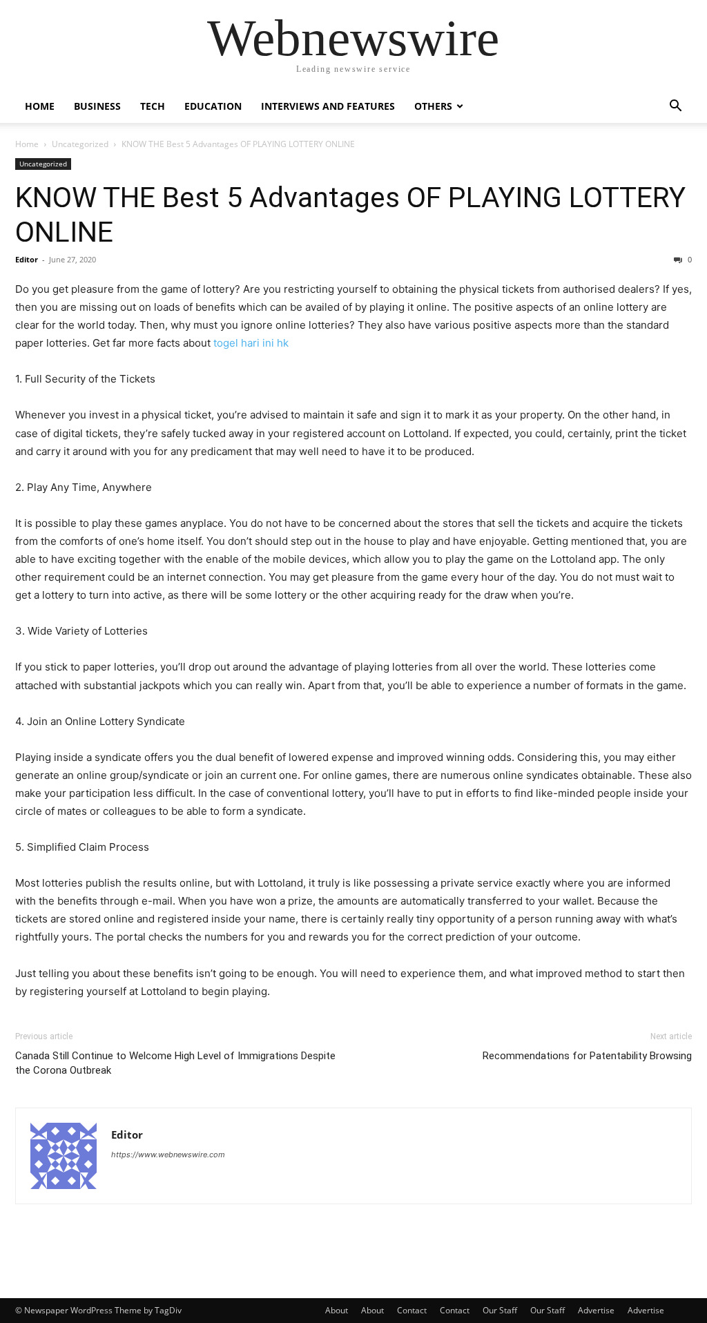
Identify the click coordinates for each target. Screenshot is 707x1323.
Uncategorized (80, 144)
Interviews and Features (328, 106)
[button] (675, 107)
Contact (412, 1310)
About (336, 1310)
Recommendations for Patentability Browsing (587, 1056)
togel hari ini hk (251, 342)
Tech (152, 106)
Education (213, 106)
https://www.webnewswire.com (168, 1154)
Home (40, 106)
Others (433, 106)
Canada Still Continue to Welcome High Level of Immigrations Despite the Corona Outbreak (175, 1063)
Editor (26, 259)
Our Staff (500, 1310)
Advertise (596, 1310)
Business (97, 106)
